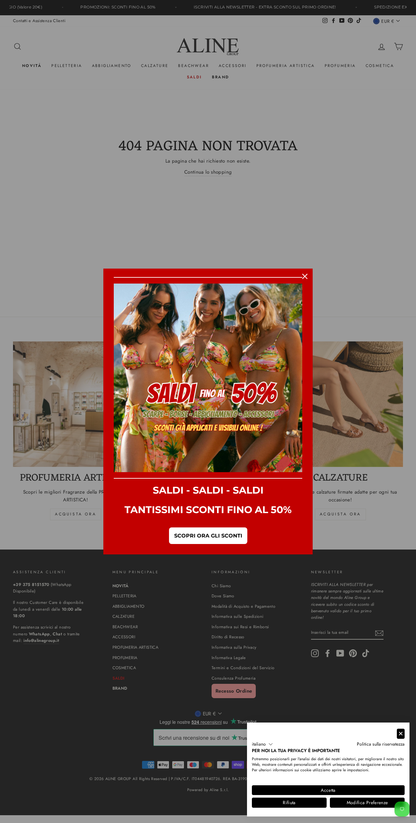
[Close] (305, 276)
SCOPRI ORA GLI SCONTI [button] (208, 536)
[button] (262, 744)
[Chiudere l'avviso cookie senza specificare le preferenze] (401, 734)
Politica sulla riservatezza (381, 744)
